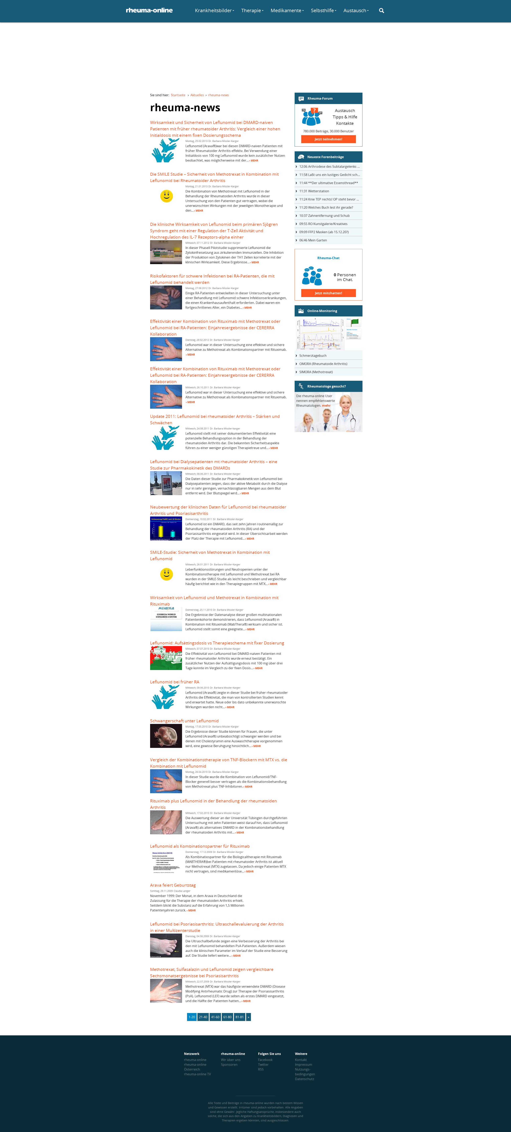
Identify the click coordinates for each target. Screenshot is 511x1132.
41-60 (215, 1017)
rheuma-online (195, 1060)
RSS (261, 1069)
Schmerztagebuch (313, 355)
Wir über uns (231, 1060)
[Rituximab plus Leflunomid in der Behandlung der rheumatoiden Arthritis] (166, 833)
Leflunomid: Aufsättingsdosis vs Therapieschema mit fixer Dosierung (217, 643)
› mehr (253, 160)
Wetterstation (314, 191)
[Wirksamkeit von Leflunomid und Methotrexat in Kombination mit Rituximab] (166, 630)
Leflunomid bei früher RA (174, 682)
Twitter (263, 1064)
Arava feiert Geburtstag (173, 885)
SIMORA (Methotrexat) (316, 372)
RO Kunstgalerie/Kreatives (323, 224)
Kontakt (301, 1060)
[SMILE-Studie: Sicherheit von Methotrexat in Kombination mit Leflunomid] (166, 584)
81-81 (240, 1017)
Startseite (178, 95)
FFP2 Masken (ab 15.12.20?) (324, 232)
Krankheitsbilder (213, 10)
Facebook (265, 1060)
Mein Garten (313, 240)
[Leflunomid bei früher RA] (166, 708)
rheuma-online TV (197, 1074)
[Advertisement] (255, 55)
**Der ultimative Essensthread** (328, 183)
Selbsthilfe (322, 10)
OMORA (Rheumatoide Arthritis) (323, 364)
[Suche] (381, 10)
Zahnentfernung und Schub (324, 215)
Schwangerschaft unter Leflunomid (184, 721)
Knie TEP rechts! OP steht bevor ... (329, 199)
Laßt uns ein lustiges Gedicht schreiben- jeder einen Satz (330, 174)
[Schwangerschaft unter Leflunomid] (166, 746)
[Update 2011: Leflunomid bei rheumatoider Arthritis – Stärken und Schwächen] (166, 448)
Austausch (355, 10)
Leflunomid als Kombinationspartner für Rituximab (200, 846)
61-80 (227, 1017)
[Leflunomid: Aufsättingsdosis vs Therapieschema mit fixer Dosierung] (166, 669)
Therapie (251, 10)
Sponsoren (229, 1064)
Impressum (303, 1064)
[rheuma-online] (149, 12)
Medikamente (286, 10)
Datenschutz (304, 1079)
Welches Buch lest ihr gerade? (326, 207)
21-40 (203, 1017)
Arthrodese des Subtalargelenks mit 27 (330, 166)
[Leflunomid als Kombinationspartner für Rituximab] (166, 872)
